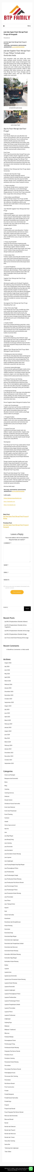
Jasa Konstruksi (8, 846)
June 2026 (7, 670)
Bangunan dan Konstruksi (11, 778)
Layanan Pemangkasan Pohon (12, 993)
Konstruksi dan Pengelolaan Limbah (14, 943)
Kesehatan (7, 918)
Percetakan (8, 1065)
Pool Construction (9, 1087)
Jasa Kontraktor (9, 850)
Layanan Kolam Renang (11, 983)
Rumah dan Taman (10, 1137)
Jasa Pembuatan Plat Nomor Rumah (14, 882)
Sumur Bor (7, 1144)
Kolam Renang (8, 925)
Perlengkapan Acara (10, 1072)
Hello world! (25, 649)
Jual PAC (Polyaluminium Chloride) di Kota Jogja (17, 630)
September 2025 (9, 702)
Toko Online (8, 1151)
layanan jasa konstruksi (11, 976)
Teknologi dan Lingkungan (12, 1148)
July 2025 (7, 709)
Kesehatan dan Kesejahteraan (13, 922)
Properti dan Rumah (10, 1108)
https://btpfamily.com (9, 501)
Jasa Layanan (8, 857)
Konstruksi (7, 929)
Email (6, 572)
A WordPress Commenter (13, 649)
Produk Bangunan (9, 1094)
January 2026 (8, 688)
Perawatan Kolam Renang (11, 1062)
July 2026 (7, 666)
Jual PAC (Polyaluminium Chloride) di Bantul (16, 621)
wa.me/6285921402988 (18, 47)
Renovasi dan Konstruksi (11, 1115)
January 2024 (8, 749)
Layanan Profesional (10, 1015)
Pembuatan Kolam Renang (12, 1047)
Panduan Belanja (9, 1036)
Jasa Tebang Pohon (10, 904)
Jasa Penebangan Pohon (11, 889)
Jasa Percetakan (9, 897)
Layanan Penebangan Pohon (12, 1001)
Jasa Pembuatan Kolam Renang (13, 879)
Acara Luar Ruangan (10, 775)
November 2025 (9, 695)
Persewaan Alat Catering (11, 1076)
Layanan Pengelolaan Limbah (12, 1004)
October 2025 (8, 698)
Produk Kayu (8, 1101)
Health (6, 821)
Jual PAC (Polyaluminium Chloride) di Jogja (16, 634)
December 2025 (9, 691)
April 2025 (7, 716)
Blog (6, 785)
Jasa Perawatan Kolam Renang (13, 893)
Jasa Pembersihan (9, 871)
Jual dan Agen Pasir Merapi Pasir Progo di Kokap (15, 516)
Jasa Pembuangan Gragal (11, 875)
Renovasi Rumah (9, 1119)
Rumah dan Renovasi (10, 1133)
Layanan (7, 968)
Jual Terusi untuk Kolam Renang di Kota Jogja (16, 638)
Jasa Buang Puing (9, 839)
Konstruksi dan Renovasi (11, 947)
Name (6, 565)
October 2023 (8, 760)
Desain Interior (8, 800)
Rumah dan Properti (10, 1130)
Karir (6, 911)
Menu (29, 26)
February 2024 (8, 745)
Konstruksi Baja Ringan (10, 936)
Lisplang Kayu (8, 1022)
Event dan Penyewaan (10, 811)
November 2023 (9, 756)
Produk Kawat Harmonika (11, 1098)
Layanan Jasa (8, 972)
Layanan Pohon (9, 1011)
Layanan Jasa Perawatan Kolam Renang (15, 979)
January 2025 (8, 727)
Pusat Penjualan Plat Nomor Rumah (14, 1112)
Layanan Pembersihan (10, 997)
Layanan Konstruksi (10, 986)
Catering (7, 789)
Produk (6, 1090)
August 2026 (8, 663)
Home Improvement (10, 825)
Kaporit (6, 907)
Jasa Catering (8, 843)
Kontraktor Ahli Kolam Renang (13, 954)
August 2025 (8, 706)
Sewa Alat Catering (10, 1141)
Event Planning (8, 814)
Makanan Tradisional (10, 1029)
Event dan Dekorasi (10, 807)
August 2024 (8, 731)
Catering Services (9, 793)
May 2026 (7, 673)
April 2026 (7, 677)
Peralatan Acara (9, 1054)
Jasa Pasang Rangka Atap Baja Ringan (14, 864)
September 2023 (9, 763)
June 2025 (7, 713)
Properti (7, 1105)
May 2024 (7, 738)
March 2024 (8, 742)
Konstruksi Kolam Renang (11, 950)
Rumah (6, 1123)
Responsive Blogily (12, 1169)
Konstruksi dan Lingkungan (12, 940)
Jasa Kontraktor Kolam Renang (13, 854)
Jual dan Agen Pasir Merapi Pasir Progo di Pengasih (15, 525)
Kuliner (6, 965)
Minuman (7, 1033)
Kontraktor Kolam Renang (11, 961)
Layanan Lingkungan (10, 990)
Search (5, 607)
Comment (7, 543)
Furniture (7, 818)
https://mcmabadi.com (9, 505)
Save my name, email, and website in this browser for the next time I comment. (17, 587)
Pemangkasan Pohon (10, 1040)
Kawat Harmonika (9, 914)
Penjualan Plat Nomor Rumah (12, 1051)
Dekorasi (7, 796)
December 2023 (9, 752)
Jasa (6, 832)
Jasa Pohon (7, 900)
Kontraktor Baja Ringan (11, 958)
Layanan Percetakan (10, 1008)
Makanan (7, 1026)
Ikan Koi (7, 828)
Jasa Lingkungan (9, 861)
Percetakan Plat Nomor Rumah (13, 1069)
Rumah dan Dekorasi (10, 1126)
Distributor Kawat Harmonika (12, 803)
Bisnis (6, 782)
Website (6, 580)
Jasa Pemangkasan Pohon (11, 868)
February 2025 (8, 724)
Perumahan (8, 1080)
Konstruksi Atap (9, 932)
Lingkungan (8, 1019)
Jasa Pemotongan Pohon (11, 886)
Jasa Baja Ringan (9, 836)
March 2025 (8, 720)
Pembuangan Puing (10, 1044)
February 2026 (8, 684)
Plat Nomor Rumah (10, 1083)
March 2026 (8, 681)
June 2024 (7, 734)
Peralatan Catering (10, 1058)
